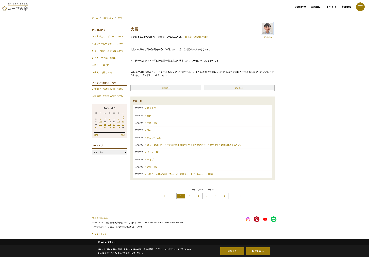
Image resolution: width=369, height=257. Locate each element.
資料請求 (316, 7)
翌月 (123, 134)
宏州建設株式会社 (101, 218)
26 (109, 127)
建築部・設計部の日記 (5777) (108, 96)
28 (118, 127)
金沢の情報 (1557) (103, 72)
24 (100, 127)
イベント (331, 7)
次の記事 (239, 88)
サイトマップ (100, 234)
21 (118, 124)
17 (100, 124)
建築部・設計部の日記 (196, 37)
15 (123, 122)
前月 (96, 134)
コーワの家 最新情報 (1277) (108, 51)
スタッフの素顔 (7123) (105, 58)
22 (123, 124)
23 (96, 127)
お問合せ (300, 7)
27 (114, 127)
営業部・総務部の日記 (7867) (108, 89)
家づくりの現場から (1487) (108, 43)
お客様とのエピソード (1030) (108, 36)
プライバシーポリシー (166, 249)
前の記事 (166, 88)
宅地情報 (346, 7)
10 (100, 122)
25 (105, 127)
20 (114, 124)
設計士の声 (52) (102, 65)
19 (109, 124)
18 (105, 124)
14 (118, 122)
